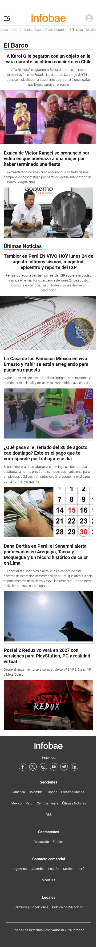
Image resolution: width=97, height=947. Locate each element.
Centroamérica (47, 803)
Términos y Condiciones (31, 907)
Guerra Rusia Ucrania (48, 30)
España (51, 792)
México (16, 803)
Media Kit (48, 880)
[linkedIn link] (74, 767)
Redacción (41, 842)
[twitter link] (33, 767)
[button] (7, 18)
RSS (49, 814)
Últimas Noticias (74, 803)
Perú (29, 803)
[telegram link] (64, 767)
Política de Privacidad (67, 907)
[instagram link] (43, 767)
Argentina (19, 869)
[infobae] (48, 18)
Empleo (58, 842)
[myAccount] (89, 18)
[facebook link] (22, 767)
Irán (12, 30)
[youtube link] (53, 767)
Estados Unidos (72, 792)
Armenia (24, 30)
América (19, 792)
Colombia (36, 792)
